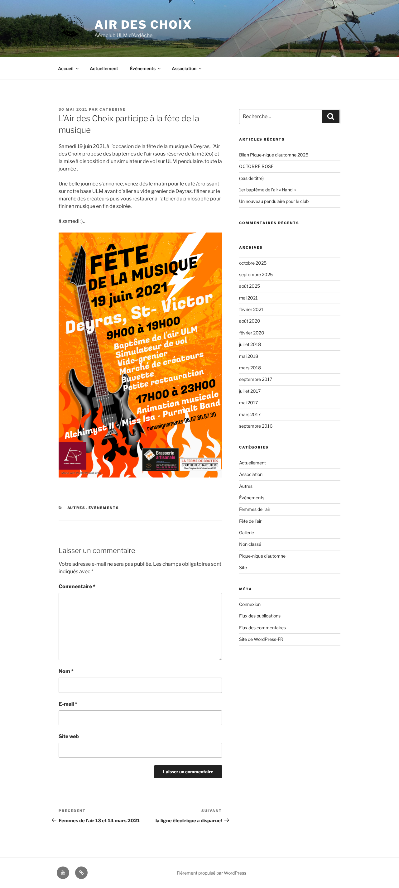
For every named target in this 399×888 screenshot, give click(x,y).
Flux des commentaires (262, 627)
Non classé (250, 544)
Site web (69, 736)
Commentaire (77, 586)
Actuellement (104, 68)
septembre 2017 (255, 379)
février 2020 (251, 332)
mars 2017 (250, 414)
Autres (76, 508)
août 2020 (249, 321)
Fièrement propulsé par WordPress (211, 873)
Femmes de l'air (254, 509)
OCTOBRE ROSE (256, 166)
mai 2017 (248, 402)
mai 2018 (248, 356)
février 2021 (251, 309)
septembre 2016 (255, 426)
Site (243, 567)
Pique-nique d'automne (262, 556)
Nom (66, 671)
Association (184, 68)
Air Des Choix (143, 24)
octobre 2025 (253, 263)
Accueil (66, 68)
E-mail (68, 704)
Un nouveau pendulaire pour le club (274, 201)
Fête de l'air (250, 521)
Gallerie (246, 532)
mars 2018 (250, 367)
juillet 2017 (250, 391)
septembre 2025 (256, 274)
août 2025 (249, 286)
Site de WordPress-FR (261, 639)
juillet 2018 (250, 344)
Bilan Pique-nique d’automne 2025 (273, 154)
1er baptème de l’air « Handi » (267, 189)
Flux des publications (260, 615)
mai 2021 (248, 297)
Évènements (143, 68)
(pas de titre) (251, 178)
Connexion (250, 604)
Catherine (112, 109)
